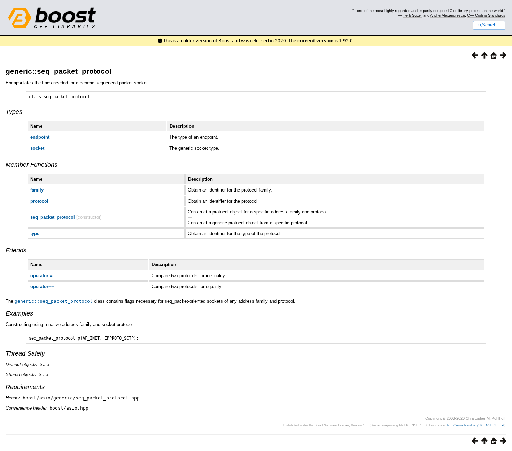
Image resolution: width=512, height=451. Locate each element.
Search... (491, 25)
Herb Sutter (412, 15)
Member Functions (31, 164)
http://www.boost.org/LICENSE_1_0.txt (475, 425)
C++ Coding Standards (486, 15)
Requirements (25, 386)
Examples (19, 313)
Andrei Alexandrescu (447, 15)
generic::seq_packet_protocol (58, 71)
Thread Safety (25, 353)
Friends (16, 250)
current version (315, 41)
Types (14, 111)
